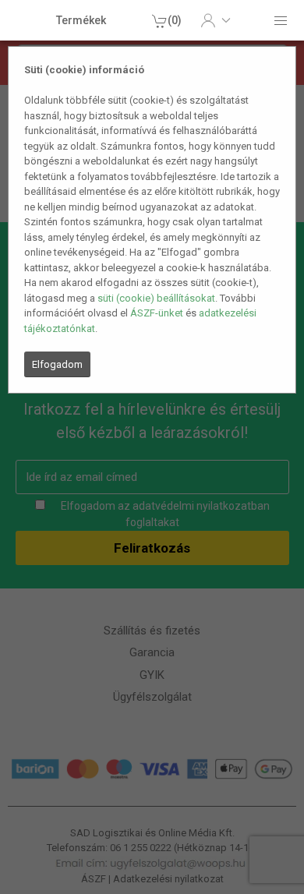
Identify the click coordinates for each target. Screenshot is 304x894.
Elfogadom (57, 364)
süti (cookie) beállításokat (156, 298)
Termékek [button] (81, 20)
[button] (215, 20)
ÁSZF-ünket (156, 313)
